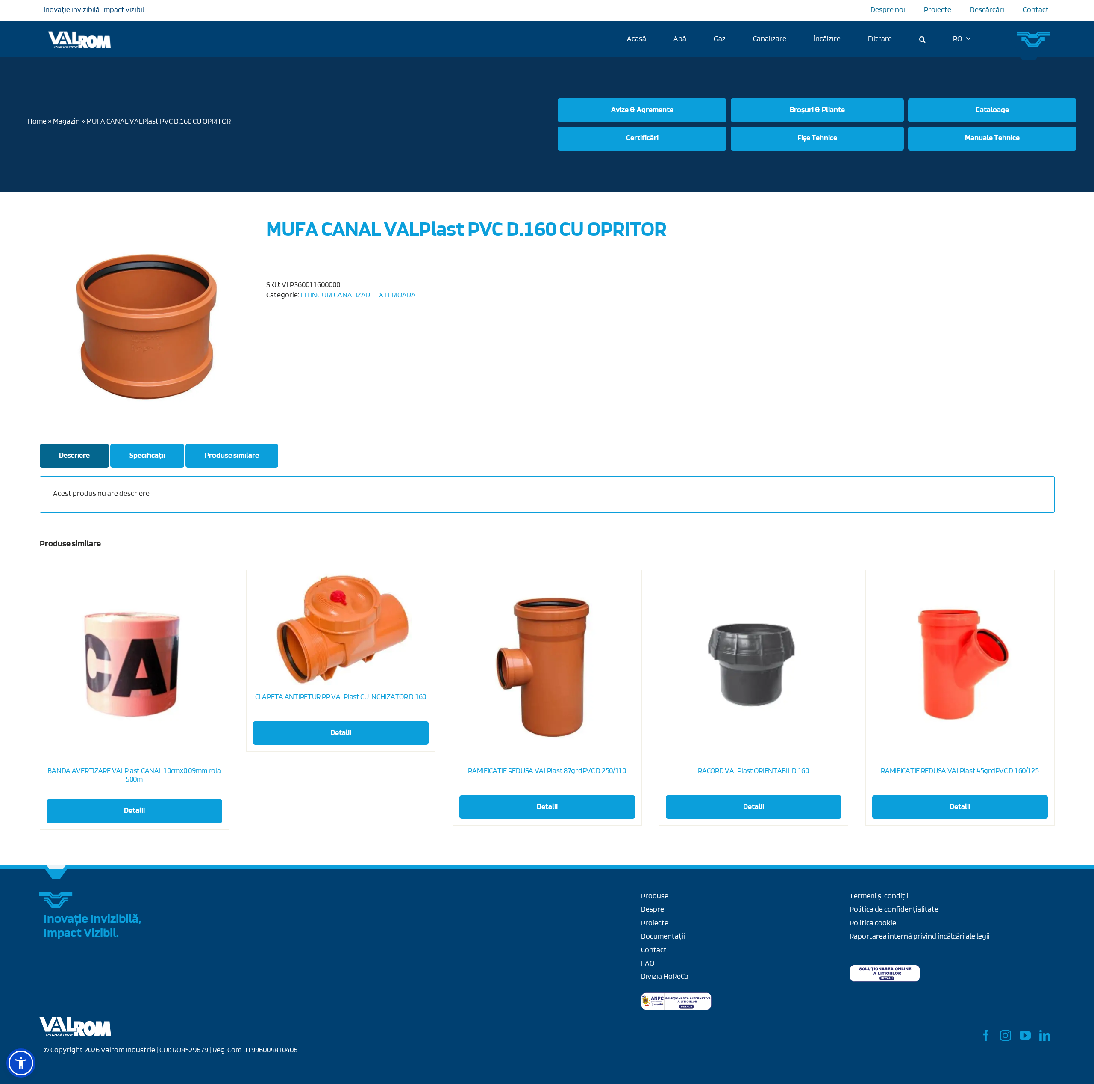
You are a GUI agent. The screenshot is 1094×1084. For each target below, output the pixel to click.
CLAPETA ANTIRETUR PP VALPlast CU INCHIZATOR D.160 (340, 697)
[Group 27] (1034, 35)
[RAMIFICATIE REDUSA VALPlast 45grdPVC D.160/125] (960, 664)
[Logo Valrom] (80, 30)
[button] (922, 39)
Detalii (134, 811)
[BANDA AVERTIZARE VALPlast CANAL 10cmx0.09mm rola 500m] (134, 664)
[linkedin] (1044, 1035)
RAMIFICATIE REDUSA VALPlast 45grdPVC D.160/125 (960, 771)
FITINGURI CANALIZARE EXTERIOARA (358, 295)
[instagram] (1005, 1035)
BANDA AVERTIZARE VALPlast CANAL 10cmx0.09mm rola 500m (134, 775)
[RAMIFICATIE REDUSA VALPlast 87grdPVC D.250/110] (547, 664)
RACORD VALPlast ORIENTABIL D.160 (753, 771)
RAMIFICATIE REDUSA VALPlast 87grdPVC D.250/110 (547, 771)
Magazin (66, 122)
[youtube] (1025, 1035)
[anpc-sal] (676, 996)
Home (37, 122)
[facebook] (985, 1035)
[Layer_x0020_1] (75, 1021)
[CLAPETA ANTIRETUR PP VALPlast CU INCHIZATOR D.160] (341, 627)
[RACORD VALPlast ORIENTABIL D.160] (753, 664)
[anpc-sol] (885, 968)
